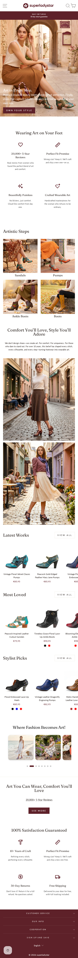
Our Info (38, 921)
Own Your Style (19, 110)
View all (64, 535)
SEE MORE (39, 811)
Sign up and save (38, 938)
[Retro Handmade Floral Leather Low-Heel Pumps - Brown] (71, 709)
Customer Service (38, 913)
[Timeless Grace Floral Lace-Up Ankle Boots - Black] (45, 645)
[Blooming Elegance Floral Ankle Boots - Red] (75, 645)
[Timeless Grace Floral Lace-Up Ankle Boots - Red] (49, 645)
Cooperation (38, 929)
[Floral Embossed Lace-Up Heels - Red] (21, 709)
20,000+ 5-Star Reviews (39, 799)
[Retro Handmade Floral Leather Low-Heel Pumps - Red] (75, 709)
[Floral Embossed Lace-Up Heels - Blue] (16, 709)
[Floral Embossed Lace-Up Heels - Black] (12, 709)
